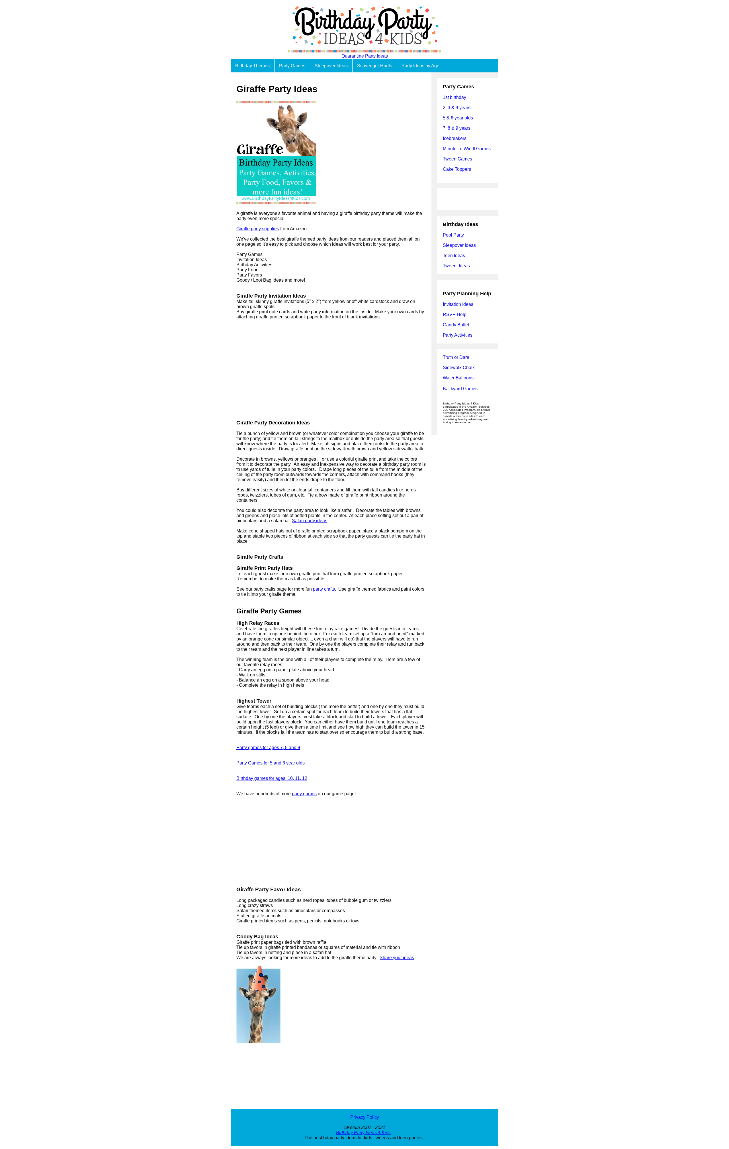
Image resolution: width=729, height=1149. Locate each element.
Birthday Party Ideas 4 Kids (363, 1132)
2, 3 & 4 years (456, 107)
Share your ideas (397, 957)
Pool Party (453, 235)
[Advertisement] (331, 370)
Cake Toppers (457, 169)
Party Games (292, 65)
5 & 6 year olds (458, 117)
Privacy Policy (364, 1117)
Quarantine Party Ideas (364, 56)
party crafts (324, 589)
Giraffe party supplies (257, 228)
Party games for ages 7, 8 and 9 (268, 747)
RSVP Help (454, 314)
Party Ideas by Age (420, 65)
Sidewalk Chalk (459, 367)
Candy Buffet (456, 324)
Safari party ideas (309, 520)
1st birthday (454, 97)
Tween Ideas (456, 265)
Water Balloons (458, 377)
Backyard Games (460, 388)
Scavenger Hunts (374, 65)
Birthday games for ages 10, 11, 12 (271, 778)
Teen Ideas (454, 255)
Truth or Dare (456, 357)
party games (304, 793)
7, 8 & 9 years (456, 128)
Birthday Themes (252, 65)
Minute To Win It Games (467, 148)
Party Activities (457, 335)
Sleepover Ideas (331, 65)
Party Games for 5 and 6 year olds (270, 762)
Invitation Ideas (458, 304)
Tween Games (457, 158)
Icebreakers (454, 138)
